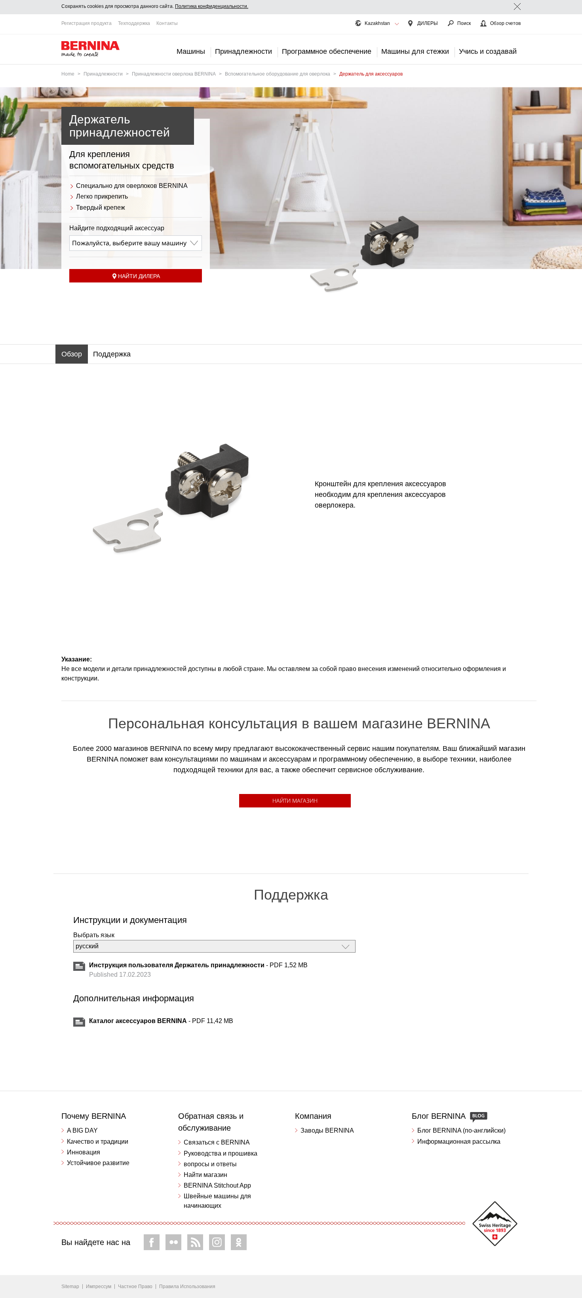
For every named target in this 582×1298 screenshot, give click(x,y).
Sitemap (70, 1286)
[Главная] (90, 49)
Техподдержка (134, 23)
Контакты (167, 23)
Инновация (83, 1152)
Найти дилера (139, 276)
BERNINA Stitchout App (217, 1185)
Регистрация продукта (86, 23)
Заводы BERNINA (327, 1130)
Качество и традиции (97, 1141)
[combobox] (135, 243)
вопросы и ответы (210, 1164)
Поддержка (112, 354)
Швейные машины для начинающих (217, 1201)
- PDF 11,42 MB (161, 1021)
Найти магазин (295, 800)
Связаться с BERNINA (217, 1142)
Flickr (173, 1242)
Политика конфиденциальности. (211, 6)
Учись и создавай (488, 51)
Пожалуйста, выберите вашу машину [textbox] (129, 243)
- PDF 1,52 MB (198, 965)
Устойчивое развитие (98, 1163)
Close (517, 6)
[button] (397, 24)
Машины (191, 51)
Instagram (217, 1242)
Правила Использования (187, 1286)
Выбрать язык (93, 935)
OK (239, 1242)
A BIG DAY (82, 1130)
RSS (195, 1242)
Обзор (71, 354)
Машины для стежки (415, 51)
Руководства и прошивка (220, 1153)
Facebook (152, 1242)
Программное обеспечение (326, 51)
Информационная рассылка (458, 1141)
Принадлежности (243, 51)
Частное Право (135, 1286)
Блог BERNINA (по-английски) (461, 1130)
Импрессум (98, 1286)
